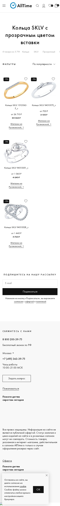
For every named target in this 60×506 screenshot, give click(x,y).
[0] (50, 5)
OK (38, 489)
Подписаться (30, 291)
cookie (23, 486)
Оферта (7, 460)
